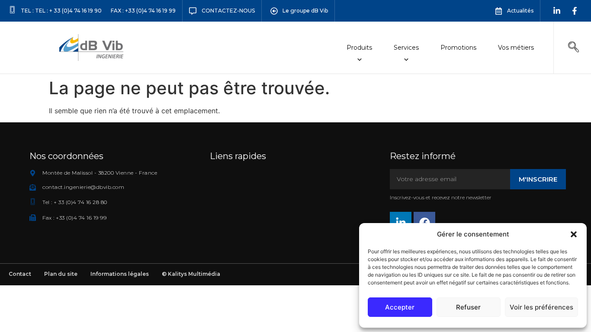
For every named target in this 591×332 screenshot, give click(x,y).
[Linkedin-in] (557, 11)
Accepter (399, 307)
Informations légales (119, 274)
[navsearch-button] (573, 47)
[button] (573, 234)
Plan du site (60, 274)
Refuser (468, 307)
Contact (20, 274)
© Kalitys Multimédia (191, 274)
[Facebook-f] (574, 11)
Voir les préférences (541, 307)
